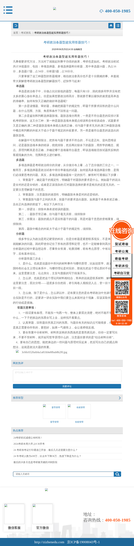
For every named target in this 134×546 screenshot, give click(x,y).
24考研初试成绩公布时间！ (28, 437)
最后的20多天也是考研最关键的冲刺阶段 (35, 462)
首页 (15, 32)
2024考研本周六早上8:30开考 (29, 444)
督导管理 (54, 422)
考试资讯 (26, 32)
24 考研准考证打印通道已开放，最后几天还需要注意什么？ (45, 450)
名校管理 (79, 422)
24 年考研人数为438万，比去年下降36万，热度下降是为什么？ (47, 456)
